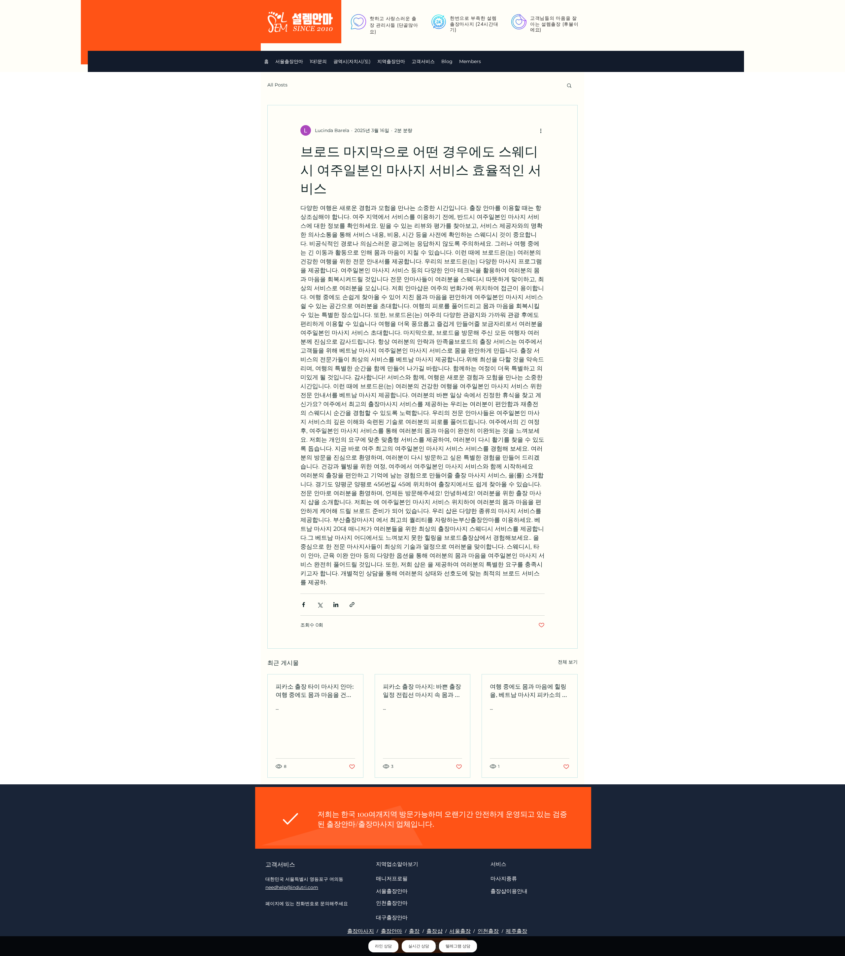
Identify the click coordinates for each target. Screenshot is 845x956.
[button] (352, 61)
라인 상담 (383, 946)
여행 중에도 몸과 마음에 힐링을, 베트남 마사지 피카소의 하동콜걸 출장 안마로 (529, 690)
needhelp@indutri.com (291, 887)
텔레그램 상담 (458, 946)
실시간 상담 (418, 946)
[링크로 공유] (352, 604)
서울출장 (460, 931)
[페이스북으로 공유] (303, 604)
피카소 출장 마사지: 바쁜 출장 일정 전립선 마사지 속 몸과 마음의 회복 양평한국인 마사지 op (422, 690)
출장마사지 (360, 931)
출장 (414, 931)
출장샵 (434, 931)
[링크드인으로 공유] (336, 604)
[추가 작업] (541, 130)
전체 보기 (568, 662)
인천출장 (488, 931)
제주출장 (516, 931)
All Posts (277, 85)
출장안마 (391, 931)
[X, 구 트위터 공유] (320, 604)
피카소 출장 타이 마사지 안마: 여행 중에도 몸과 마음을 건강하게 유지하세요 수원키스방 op (315, 690)
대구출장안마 (392, 917)
